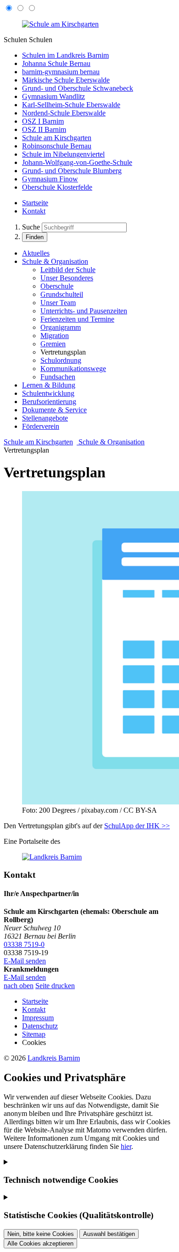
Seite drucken (55, 986)
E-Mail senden (25, 961)
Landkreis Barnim (54, 1058)
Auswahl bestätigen (109, 1233)
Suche (31, 227)
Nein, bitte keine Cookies (40, 1233)
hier (126, 1146)
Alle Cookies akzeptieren (40, 1243)
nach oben (19, 986)
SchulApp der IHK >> (137, 826)
